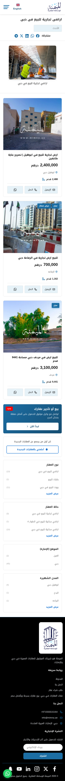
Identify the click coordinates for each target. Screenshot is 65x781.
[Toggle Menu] (6, 7)
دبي (32, 564)
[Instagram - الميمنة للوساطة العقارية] (36, 768)
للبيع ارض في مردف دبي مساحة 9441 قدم (35, 359)
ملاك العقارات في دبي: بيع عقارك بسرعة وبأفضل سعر (37, 696)
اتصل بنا (59, 685)
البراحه (32, 601)
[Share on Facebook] (37, 36)
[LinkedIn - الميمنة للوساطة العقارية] (28, 768)
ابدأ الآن (34, 426)
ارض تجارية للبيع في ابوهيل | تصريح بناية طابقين (33, 156)
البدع (32, 593)
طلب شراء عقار (56, 690)
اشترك (43, 756)
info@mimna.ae (50, 718)
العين (32, 556)
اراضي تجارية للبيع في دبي (32, 513)
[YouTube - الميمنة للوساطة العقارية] (19, 768)
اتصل (30, 190)
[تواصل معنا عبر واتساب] (7, 773)
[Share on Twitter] (21, 36)
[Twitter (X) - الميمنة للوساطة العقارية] (45, 768)
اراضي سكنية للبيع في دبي (32, 529)
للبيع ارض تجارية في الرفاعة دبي (38, 258)
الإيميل (48, 190)
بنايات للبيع (32, 479)
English (17, 9)
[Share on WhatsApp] (32, 36)
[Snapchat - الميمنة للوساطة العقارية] (10, 768)
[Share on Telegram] (16, 36)
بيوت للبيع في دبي (32, 487)
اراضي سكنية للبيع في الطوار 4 (32, 522)
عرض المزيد (52, 493)
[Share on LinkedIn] (27, 36)
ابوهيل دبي (32, 585)
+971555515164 (49, 712)
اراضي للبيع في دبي (32, 471)
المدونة (59, 679)
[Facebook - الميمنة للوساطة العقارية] (54, 768)
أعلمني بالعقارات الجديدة (30, 449)
